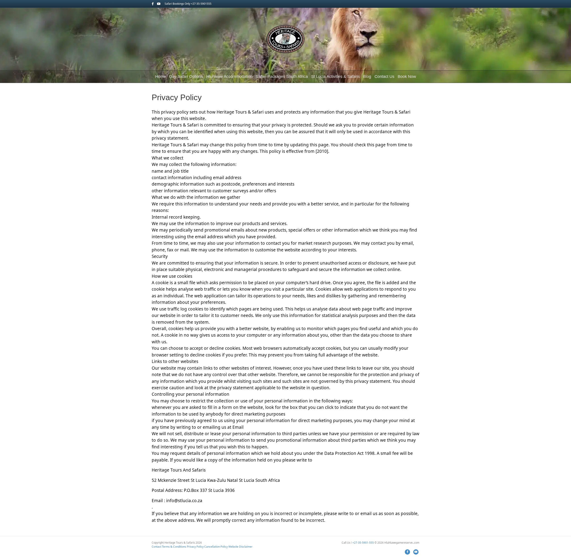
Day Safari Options (186, 76)
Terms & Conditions (174, 547)
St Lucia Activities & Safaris (335, 76)
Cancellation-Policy (216, 547)
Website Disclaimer (240, 547)
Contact (156, 547)
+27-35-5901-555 (363, 543)
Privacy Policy (195, 547)
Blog (367, 76)
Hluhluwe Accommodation (229, 76)
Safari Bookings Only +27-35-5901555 (188, 4)
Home (160, 76)
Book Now (407, 76)
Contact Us (384, 76)
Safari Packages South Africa (282, 76)
